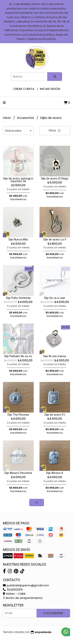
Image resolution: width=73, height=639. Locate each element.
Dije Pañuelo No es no (18, 356)
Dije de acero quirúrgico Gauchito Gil (18, 180)
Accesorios (26, 118)
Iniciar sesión (50, 89)
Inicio (7, 118)
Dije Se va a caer (54, 298)
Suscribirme (53, 613)
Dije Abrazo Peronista (18, 473)
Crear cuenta (23, 89)
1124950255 (14, 590)
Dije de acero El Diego (55, 178)
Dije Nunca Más (18, 239)
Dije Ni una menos (54, 356)
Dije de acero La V (54, 239)
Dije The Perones (18, 414)
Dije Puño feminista (18, 298)
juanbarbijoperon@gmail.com (27, 585)
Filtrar (53, 130)
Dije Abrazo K (54, 473)
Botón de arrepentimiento (24, 598)
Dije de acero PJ (55, 414)
